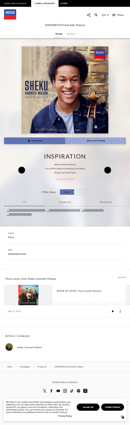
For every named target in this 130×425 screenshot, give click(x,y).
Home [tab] (59, 33)
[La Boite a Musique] (19, 214)
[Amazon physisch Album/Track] (26, 210)
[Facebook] (51, 390)
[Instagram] (65, 390)
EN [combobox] (104, 14)
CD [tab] (24, 202)
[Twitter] (44, 390)
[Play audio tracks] (112, 311)
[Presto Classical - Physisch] (63, 210)
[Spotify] (78, 390)
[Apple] (85, 390)
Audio (67, 191)
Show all (122, 277)
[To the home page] (34, 18)
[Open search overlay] (96, 15)
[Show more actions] (120, 311)
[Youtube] (58, 390)
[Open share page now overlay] (88, 15)
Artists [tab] (71, 33)
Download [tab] (106, 202)
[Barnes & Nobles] (93, 210)
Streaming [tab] (65, 202)
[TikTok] (71, 390)
